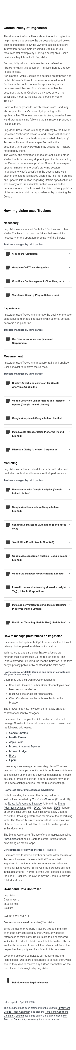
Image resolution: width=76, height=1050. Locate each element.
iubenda (19, 1015)
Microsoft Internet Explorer (24, 746)
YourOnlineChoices (43, 799)
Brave (12, 755)
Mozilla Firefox (17, 737)
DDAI (57, 807)
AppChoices (11, 839)
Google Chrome (18, 733)
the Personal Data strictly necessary (35, 1017)
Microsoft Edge (18, 751)
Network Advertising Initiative (25, 803)
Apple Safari (16, 742)
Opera (13, 760)
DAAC (37, 807)
